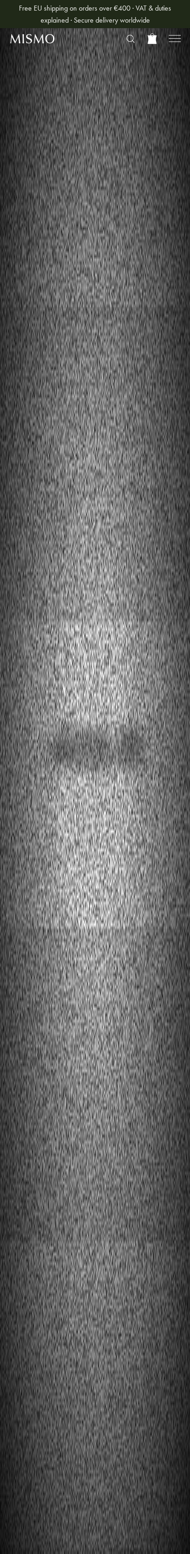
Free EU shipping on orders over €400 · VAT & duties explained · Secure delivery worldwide (95, 14)
